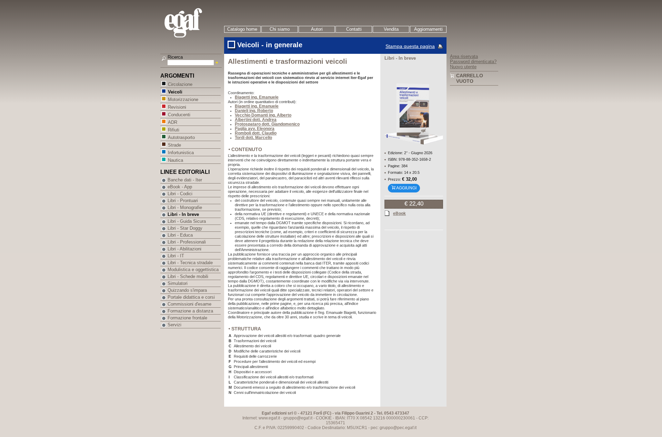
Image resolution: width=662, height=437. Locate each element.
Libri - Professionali (187, 242)
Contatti (354, 29)
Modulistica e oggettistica (193, 269)
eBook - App (180, 186)
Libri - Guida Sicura (187, 221)
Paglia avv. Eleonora (254, 128)
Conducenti (179, 114)
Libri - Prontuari (183, 200)
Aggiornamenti (428, 29)
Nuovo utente (463, 66)
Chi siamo (280, 29)
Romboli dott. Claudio (256, 133)
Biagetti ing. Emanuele (257, 97)
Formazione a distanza (190, 311)
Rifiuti (173, 129)
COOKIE (324, 418)
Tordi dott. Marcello (253, 137)
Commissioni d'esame (189, 304)
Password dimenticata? (473, 61)
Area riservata (464, 56)
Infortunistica (181, 152)
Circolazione (180, 84)
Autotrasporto (181, 137)
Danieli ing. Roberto (254, 110)
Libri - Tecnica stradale (190, 262)
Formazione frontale (187, 317)
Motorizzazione (183, 99)
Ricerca (175, 57)
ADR (172, 122)
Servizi (174, 324)
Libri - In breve (183, 214)
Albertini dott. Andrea (256, 119)
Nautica (175, 160)
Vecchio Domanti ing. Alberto (263, 115)
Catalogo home (242, 29)
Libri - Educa (180, 235)
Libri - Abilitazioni (184, 248)
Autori (317, 29)
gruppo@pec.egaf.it (398, 427)
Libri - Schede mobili (188, 276)
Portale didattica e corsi (191, 297)
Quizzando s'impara (187, 290)
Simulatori (178, 283)
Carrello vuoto (469, 78)
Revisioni (177, 107)
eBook (399, 213)
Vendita (391, 29)
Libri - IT (176, 255)
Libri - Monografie (185, 207)
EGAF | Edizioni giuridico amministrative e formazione (191, 23)
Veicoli (175, 92)
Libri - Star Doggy (185, 228)
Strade (174, 145)
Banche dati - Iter (185, 179)
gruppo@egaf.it (297, 418)
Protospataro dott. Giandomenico (267, 124)
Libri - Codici (180, 193)
